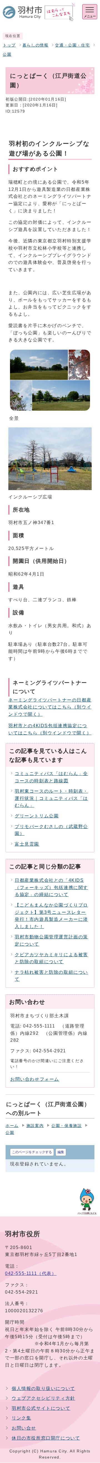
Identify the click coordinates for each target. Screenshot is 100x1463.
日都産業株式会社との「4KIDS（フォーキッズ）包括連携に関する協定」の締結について (51, 887)
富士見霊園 (27, 844)
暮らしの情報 (35, 45)
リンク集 (21, 1418)
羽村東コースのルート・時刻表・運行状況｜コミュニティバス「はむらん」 (51, 798)
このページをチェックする (32, 1152)
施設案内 (35, 1126)
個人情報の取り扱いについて (43, 1388)
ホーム (12, 1126)
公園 (7, 54)
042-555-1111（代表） (31, 1273)
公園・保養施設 (66, 1126)
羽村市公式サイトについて (41, 1408)
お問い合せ (24, 1428)
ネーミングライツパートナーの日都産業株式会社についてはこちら (49, 707)
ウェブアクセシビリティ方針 (43, 1398)
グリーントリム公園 (37, 816)
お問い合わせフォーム (34, 1079)
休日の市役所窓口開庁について (46, 1438)
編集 (61, 1152)
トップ (9, 45)
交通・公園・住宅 (72, 45)
